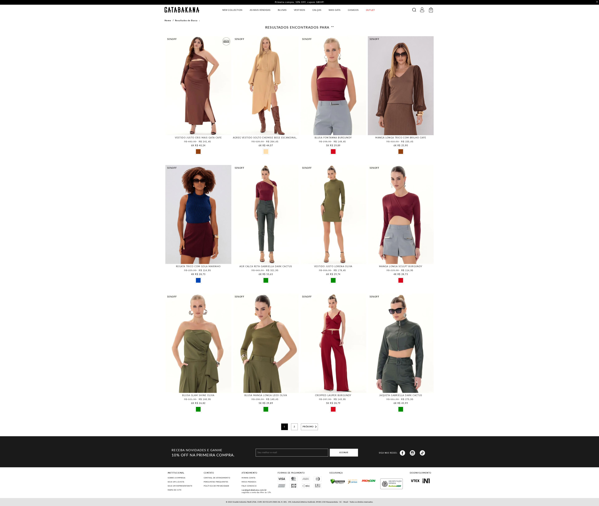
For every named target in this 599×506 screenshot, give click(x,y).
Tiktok (422, 453)
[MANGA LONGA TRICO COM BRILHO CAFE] (401, 85)
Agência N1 (426, 481)
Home (168, 20)
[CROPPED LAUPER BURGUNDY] (333, 343)
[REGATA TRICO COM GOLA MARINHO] (198, 214)
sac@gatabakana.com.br (254, 490)
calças (316, 10)
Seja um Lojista (176, 482)
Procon (363, 480)
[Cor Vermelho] (334, 152)
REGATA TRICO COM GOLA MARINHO (198, 266)
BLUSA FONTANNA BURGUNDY (333, 138)
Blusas (282, 10)
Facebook (402, 453)
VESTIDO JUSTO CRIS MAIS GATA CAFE (198, 138)
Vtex (415, 481)
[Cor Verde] (266, 281)
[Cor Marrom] (199, 152)
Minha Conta (248, 478)
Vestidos (299, 10)
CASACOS (353, 10)
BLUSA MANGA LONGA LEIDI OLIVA (265, 395)
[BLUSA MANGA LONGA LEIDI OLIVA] (266, 343)
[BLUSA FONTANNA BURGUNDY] (333, 85)
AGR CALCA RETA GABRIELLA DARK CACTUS (265, 266)
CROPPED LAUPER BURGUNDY (333, 395)
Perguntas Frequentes (216, 482)
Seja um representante (180, 486)
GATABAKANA (182, 9)
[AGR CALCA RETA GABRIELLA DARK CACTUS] (266, 214)
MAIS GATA (334, 10)
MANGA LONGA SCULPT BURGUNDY (400, 266)
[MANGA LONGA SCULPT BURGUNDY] (401, 214)
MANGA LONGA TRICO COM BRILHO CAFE (400, 138)
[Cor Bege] (266, 152)
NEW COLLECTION (232, 10)
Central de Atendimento (217, 478)
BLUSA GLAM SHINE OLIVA (198, 395)
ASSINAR (343, 453)
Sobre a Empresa (176, 478)
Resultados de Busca (186, 21)
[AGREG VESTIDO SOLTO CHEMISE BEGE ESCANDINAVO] (266, 85)
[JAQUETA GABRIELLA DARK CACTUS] (401, 343)
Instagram (412, 453)
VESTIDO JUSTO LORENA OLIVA (333, 266)
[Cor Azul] (199, 281)
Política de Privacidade (216, 486)
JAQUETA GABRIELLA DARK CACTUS (400, 395)
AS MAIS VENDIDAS (260, 10)
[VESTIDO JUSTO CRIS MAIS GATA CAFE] (198, 85)
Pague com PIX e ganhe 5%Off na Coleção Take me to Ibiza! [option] (299, 2)
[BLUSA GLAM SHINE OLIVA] (198, 343)
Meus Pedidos (249, 482)
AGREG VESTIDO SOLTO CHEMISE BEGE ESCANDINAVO (266, 138)
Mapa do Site (174, 490)
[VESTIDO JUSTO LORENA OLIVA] (333, 214)
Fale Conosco (249, 486)
